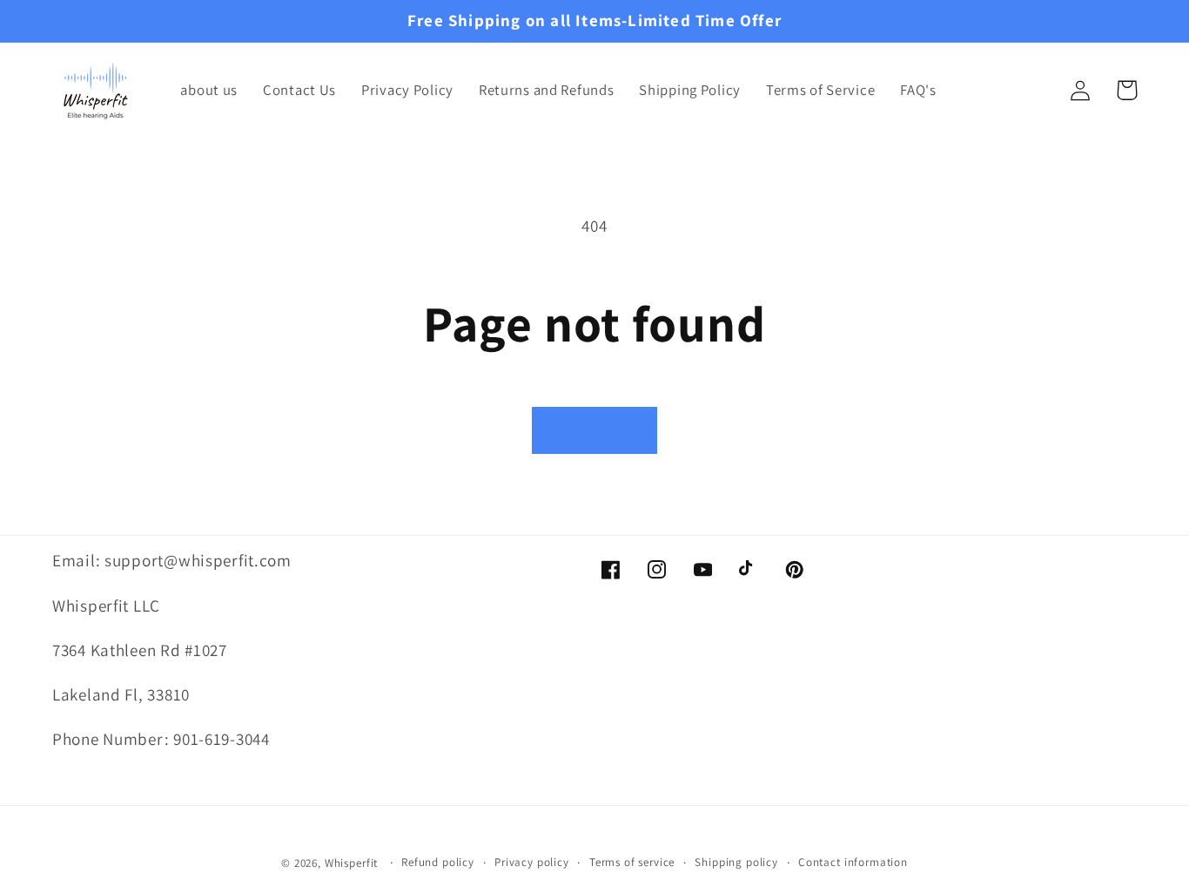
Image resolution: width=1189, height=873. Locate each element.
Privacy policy (531, 862)
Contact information (853, 862)
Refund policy (437, 862)
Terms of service (632, 862)
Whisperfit (351, 863)
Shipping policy (736, 862)
